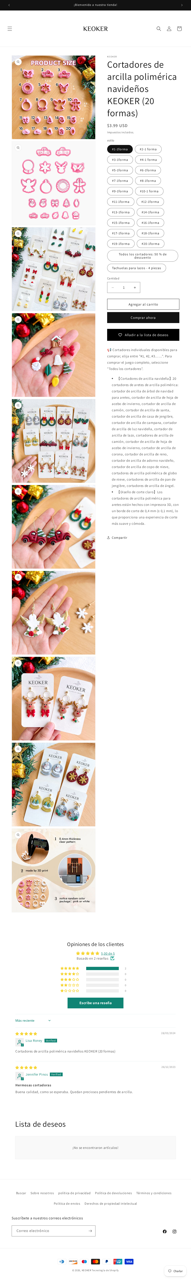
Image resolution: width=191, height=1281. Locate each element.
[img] (26, 1033)
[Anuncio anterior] (9, 5)
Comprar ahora (143, 317)
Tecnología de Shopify (105, 1270)
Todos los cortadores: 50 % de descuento (143, 256)
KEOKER (86, 1270)
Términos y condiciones (153, 1193)
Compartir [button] (119, 537)
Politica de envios (67, 1203)
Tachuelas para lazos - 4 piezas (136, 268)
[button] (10, 29)
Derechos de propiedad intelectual (111, 1203)
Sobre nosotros (42, 1193)
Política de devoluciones (113, 1193)
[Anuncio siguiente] (182, 5)
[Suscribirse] (90, 1230)
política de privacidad (74, 1193)
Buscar (21, 1193)
